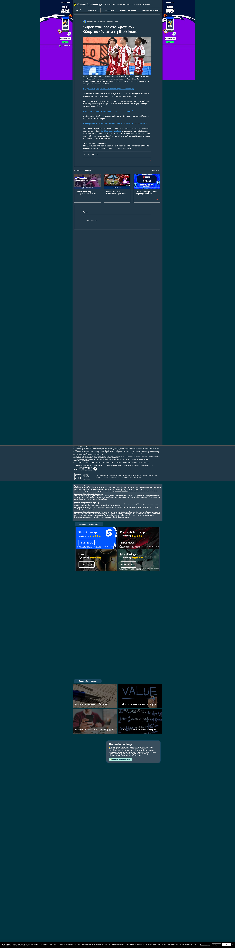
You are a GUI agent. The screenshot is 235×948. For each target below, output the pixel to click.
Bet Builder (124, 512)
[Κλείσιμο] (233, 945)
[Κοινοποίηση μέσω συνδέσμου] (97, 154)
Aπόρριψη (216, 945)
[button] (128, 10)
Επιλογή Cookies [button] (205, 945)
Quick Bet (97, 504)
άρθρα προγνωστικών (145, 507)
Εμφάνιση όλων (155, 170)
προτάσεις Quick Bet (120, 491)
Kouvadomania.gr (96, 487)
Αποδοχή (226, 945)
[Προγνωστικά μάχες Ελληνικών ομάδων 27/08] (87, 181)
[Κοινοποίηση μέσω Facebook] (84, 154)
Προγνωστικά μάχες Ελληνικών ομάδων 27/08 (86, 193)
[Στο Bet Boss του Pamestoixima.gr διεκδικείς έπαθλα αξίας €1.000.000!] (117, 181)
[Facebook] (95, 469)
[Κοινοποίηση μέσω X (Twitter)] (89, 154)
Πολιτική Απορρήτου (22, 946)
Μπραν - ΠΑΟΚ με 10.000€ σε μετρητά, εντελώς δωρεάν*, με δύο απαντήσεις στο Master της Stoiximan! (146, 193)
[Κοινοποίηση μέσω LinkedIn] (93, 154)
